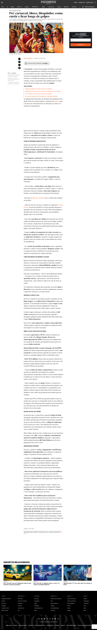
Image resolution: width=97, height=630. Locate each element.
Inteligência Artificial (6, 598)
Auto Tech (4, 603)
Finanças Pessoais (71, 601)
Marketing (36, 605)
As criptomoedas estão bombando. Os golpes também (41, 96)
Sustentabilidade (55, 608)
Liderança (20, 603)
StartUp (69, 610)
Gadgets (4, 605)
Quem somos (9, 625)
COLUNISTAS (51, 6)
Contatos (57, 625)
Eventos (85, 598)
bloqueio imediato (38, 198)
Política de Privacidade (39, 625)
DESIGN (27, 6)
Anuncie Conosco (23, 625)
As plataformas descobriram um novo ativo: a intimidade (13, 83)
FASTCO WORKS (89, 6)
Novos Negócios (71, 603)
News (85, 610)
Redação (30, 625)
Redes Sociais (5, 610)
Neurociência (21, 608)
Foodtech (53, 610)
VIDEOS (59, 6)
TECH (2, 6)
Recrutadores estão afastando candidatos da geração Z (14, 75)
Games (3, 601)
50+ (19, 610)
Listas (85, 608)
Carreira (20, 605)
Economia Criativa (71, 598)
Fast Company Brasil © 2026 (84, 625)
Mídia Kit (63, 625)
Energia (52, 605)
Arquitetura (36, 601)
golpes (56, 101)
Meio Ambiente (54, 603)
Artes (35, 610)
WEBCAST (66, 6)
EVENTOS (74, 6)
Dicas (85, 605)
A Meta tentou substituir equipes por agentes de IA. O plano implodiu (14, 79)
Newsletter (82, 2)
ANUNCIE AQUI (89, 2)
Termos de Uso (50, 625)
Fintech (69, 605)
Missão (15, 625)
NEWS (43, 6)
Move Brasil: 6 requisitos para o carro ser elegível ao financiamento (46, 583)
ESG (52, 601)
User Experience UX (38, 608)
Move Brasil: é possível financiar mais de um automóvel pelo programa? (17, 583)
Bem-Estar (20, 598)
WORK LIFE (34, 6)
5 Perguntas (86, 601)
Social (76, 2)
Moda (35, 603)
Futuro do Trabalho (22, 601)
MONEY (12, 6)
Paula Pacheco (28, 58)
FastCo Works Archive (71, 625)
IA (7, 6)
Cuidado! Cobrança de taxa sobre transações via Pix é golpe (43, 91)
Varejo (68, 608)
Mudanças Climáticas (56, 598)
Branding (36, 598)
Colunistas (86, 603)
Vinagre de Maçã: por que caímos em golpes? (38, 89)
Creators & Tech (5, 608)
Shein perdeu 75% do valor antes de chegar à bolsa (78, 583)
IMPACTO (19, 6)
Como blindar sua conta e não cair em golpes (38, 94)
